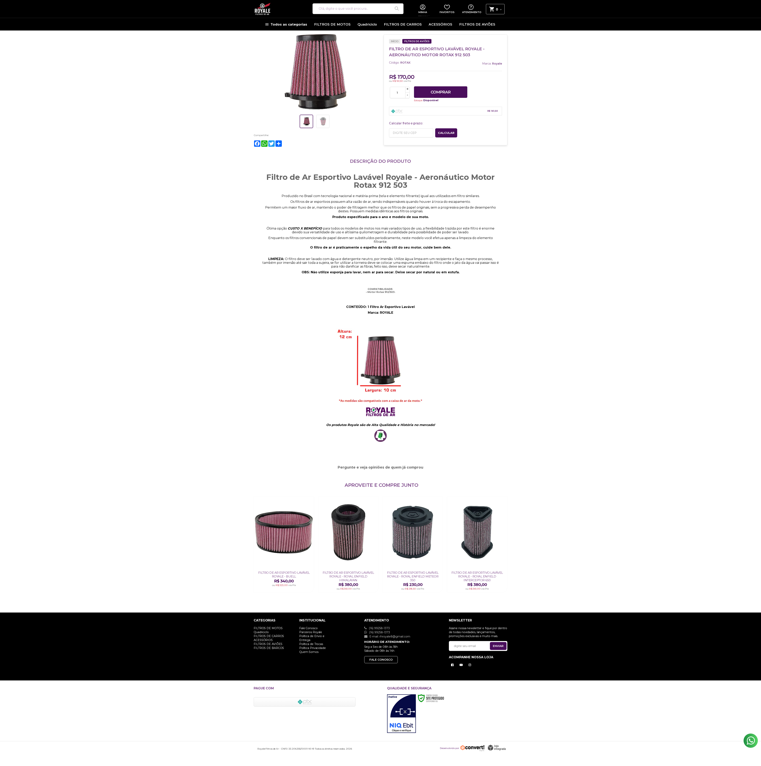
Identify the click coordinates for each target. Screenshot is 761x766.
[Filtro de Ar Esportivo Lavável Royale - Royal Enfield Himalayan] (348, 544)
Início (395, 41)
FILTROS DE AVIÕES (416, 41)
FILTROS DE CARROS (269, 636)
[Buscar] (395, 8)
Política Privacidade (312, 648)
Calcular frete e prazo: (406, 123)
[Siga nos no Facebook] (453, 664)
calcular (446, 133)
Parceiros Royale (310, 632)
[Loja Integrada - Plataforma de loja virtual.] (496, 747)
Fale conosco (381, 659)
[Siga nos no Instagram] (470, 664)
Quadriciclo (261, 632)
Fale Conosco (308, 628)
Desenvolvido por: (449, 748)
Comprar (441, 92)
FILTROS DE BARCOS (269, 648)
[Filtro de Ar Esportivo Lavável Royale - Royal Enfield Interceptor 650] (477, 544)
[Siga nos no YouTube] (462, 664)
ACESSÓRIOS (263, 640)
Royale (497, 63)
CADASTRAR (494, 646)
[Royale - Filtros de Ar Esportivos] (278, 9)
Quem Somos (308, 652)
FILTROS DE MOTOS (268, 628)
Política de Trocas (311, 644)
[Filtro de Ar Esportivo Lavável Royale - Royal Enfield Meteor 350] (413, 544)
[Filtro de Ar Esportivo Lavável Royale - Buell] (284, 544)
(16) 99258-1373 (379, 628)
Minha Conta (422, 14)
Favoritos (447, 12)
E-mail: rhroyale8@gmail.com (389, 636)
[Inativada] (401, 713)
